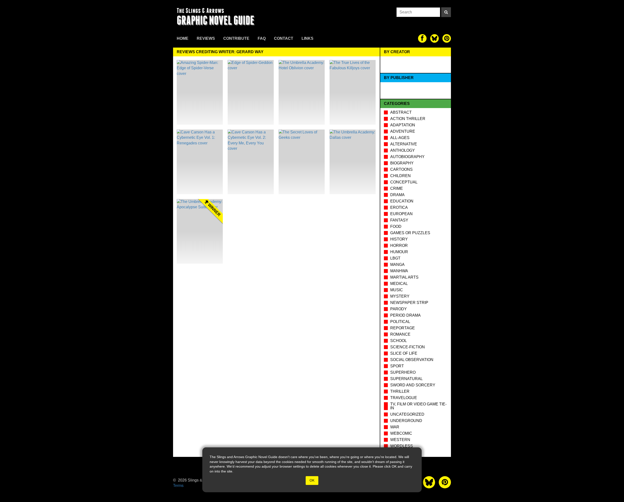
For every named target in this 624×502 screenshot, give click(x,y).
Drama (397, 195)
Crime (396, 188)
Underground (406, 421)
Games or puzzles (410, 233)
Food (395, 226)
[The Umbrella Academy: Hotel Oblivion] (302, 92)
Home (182, 38)
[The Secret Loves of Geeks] (302, 162)
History (399, 239)
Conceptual (404, 182)
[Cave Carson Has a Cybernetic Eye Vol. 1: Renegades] (200, 162)
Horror (399, 245)
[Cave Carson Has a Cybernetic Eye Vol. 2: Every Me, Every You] (251, 162)
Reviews (206, 38)
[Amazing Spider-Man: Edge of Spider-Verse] (200, 92)
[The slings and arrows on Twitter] (434, 38)
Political (400, 322)
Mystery (400, 296)
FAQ (262, 38)
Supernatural (406, 379)
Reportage (402, 328)
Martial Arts (404, 277)
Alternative (403, 144)
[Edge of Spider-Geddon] (251, 92)
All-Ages (400, 138)
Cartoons (401, 169)
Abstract (401, 112)
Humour (399, 252)
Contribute (236, 38)
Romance (400, 334)
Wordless (401, 446)
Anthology (402, 150)
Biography (402, 163)
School (398, 341)
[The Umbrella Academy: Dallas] (353, 162)
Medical (399, 283)
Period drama (405, 315)
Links (307, 38)
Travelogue (403, 398)
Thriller (400, 391)
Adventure (402, 131)
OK (312, 480)
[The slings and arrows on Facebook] (422, 38)
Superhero (403, 372)
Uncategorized (407, 414)
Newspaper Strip (409, 303)
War (394, 427)
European (401, 214)
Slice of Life (403, 353)
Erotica (399, 207)
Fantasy (399, 220)
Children (400, 176)
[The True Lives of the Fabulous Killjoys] (353, 92)
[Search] (446, 12)
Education (401, 201)
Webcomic (401, 433)
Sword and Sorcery (412, 385)
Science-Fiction (407, 347)
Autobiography (407, 157)
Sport (397, 366)
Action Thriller (407, 119)
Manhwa (399, 271)
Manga (397, 264)
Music (396, 290)
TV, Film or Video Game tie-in (418, 406)
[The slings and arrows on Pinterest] (446, 38)
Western (400, 440)
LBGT (395, 258)
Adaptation (402, 125)
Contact (283, 38)
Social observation (411, 360)
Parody (398, 309)
